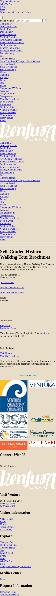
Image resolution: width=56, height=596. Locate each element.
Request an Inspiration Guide (8, 326)
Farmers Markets (8, 112)
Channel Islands (7, 58)
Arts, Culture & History (11, 40)
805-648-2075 (7, 282)
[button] (28, 243)
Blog (2, 6)
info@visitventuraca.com (12, 292)
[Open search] (1, 17)
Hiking (3, 72)
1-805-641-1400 (7, 506)
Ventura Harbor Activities (12, 42)
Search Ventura (7, 20)
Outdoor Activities (8, 45)
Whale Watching (8, 69)
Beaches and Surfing (10, 48)
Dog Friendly (6, 31)
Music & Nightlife (8, 37)
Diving (3, 80)
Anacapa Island (7, 64)
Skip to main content (9, 1)
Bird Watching (7, 53)
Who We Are (6, 4)
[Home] (28, 140)
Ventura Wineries (8, 115)
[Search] (44, 20)
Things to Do (6, 23)
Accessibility (6, 529)
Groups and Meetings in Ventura (15, 12)
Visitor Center (6, 519)
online (44, 333)
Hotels (3, 85)
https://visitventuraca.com (12, 287)
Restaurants (5, 104)
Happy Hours (6, 118)
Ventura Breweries (8, 109)
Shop (2, 558)
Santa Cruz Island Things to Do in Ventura (20, 61)
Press (2, 9)
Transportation (7, 96)
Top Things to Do (8, 26)
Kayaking (4, 77)
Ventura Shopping (8, 34)
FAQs (3, 521)
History (3, 524)
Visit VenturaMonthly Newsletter (9, 354)
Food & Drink (6, 101)
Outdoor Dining (7, 107)
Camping (4, 75)
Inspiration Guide (8, 592)
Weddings (4, 91)
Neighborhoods (7, 93)
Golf (2, 56)
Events (3, 120)
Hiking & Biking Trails (11, 50)
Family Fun (5, 29)
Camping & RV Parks (10, 88)
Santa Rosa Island (8, 66)
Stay (2, 83)
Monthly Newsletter (9, 99)
